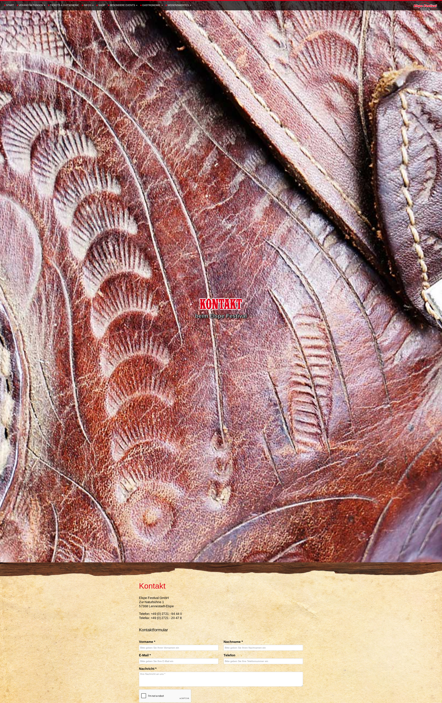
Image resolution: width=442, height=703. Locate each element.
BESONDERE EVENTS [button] (122, 5)
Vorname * (147, 642)
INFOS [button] (87, 5)
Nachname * (233, 642)
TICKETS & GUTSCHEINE (63, 5)
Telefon (229, 655)
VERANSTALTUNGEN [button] (30, 5)
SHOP (100, 5)
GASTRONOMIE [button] (150, 5)
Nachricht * (147, 669)
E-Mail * (145, 655)
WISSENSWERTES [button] (177, 5)
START (9, 5)
